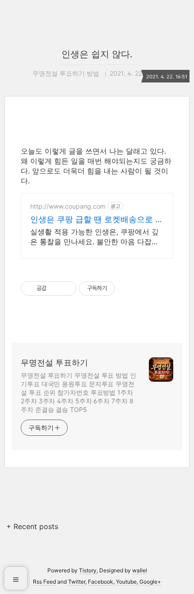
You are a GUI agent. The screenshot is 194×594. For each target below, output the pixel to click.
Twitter (76, 581)
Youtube (126, 581)
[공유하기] (54, 288)
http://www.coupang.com (68, 206)
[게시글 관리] (66, 288)
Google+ (150, 581)
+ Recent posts (32, 526)
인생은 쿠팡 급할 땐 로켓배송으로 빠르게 (96, 220)
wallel (139, 570)
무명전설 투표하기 (54, 362)
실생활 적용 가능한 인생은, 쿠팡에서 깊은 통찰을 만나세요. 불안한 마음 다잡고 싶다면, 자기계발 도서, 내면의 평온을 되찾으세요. (95, 237)
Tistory (88, 570)
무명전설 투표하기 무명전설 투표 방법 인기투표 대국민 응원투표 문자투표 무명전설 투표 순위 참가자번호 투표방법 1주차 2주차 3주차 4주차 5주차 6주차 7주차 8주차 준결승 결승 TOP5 (78, 392)
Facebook (100, 581)
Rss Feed (44, 581)
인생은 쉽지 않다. (97, 54)
